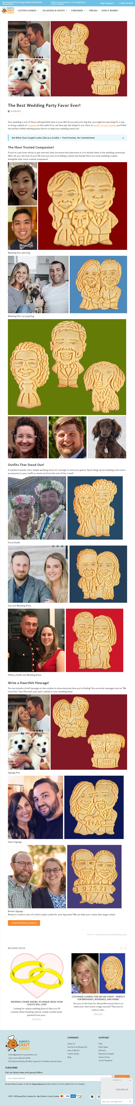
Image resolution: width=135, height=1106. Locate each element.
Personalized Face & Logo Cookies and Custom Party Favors (22, 3)
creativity (32, 125)
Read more (36, 1019)
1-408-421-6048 (126, 3)
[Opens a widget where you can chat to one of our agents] (117, 1091)
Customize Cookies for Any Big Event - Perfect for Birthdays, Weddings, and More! (98, 998)
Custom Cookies (27, 10)
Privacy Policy (37, 1084)
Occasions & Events (53, 10)
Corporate (77, 10)
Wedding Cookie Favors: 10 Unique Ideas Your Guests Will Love (37, 1003)
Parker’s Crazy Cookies (104, 125)
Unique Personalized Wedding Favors (111, 934)
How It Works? (110, 10)
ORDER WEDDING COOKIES (24, 923)
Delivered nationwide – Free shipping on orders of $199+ (68, 3)
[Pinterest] (92, 1096)
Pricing (93, 10)
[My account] (126, 10)
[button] (131, 10)
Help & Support (107, 3)
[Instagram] (99, 1096)
